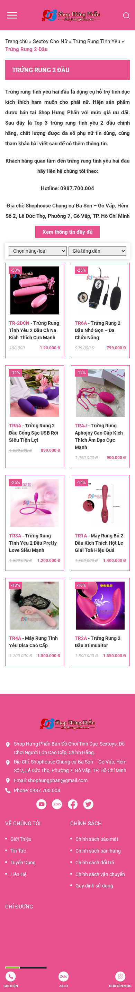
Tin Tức (18, 851)
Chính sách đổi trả (94, 862)
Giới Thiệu (21, 839)
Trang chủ (16, 41)
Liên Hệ (18, 874)
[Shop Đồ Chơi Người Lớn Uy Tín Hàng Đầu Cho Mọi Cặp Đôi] (71, 15)
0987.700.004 (77, 188)
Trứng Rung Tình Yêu (96, 41)
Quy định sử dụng (94, 885)
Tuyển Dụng (23, 862)
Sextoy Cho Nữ (50, 41)
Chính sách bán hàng (98, 851)
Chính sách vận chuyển (100, 874)
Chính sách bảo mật (96, 839)
